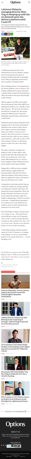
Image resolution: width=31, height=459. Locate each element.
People (3, 31)
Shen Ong (15, 264)
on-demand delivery (7, 266)
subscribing (13, 257)
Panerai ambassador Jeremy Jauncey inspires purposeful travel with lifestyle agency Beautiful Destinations (15, 293)
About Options (9, 456)
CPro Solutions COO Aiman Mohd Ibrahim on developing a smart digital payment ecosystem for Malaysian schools (15, 348)
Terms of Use (22, 456)
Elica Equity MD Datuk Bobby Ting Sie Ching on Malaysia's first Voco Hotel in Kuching (14, 374)
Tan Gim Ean (10, 31)
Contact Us (16, 456)
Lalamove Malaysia (20, 88)
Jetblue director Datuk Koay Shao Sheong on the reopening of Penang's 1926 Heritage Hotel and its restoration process (14, 320)
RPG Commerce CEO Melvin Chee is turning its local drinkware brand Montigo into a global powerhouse (15, 399)
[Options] (15, 2)
